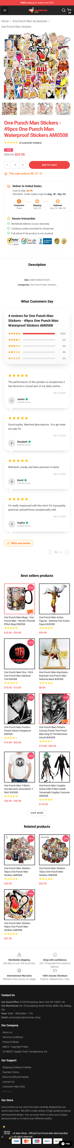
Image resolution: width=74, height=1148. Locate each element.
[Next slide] (67, 65)
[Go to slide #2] (27, 109)
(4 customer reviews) (30, 142)
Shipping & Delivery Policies (16, 1067)
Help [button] (68, 1144)
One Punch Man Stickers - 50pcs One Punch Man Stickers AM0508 (17, 871)
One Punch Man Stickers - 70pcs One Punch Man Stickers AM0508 (52, 871)
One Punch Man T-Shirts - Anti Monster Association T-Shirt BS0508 (18, 789)
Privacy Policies (10, 1042)
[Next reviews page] (67, 552)
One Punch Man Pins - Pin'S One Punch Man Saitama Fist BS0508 (18, 675)
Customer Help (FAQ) (13, 1086)
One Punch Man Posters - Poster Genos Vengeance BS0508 (17, 730)
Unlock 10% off (7, 1133)
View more (37, 813)
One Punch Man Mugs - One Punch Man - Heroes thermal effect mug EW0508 (19, 621)
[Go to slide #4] (63, 109)
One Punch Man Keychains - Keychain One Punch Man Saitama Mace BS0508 (54, 675)
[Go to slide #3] (45, 109)
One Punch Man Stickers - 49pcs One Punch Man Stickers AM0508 (17, 926)
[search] (64, 10)
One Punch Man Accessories (30, 21)
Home (5, 21)
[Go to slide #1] (9, 109)
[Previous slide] (6, 65)
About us (7, 1032)
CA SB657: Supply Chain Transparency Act (24, 1051)
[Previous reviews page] (50, 552)
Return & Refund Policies (15, 1077)
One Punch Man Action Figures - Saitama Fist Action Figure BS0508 (54, 621)
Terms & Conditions (12, 1037)
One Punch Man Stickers (16, 26)
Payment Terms (10, 1072)
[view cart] (69, 10)
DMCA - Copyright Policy (15, 1046)
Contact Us (8, 1081)
